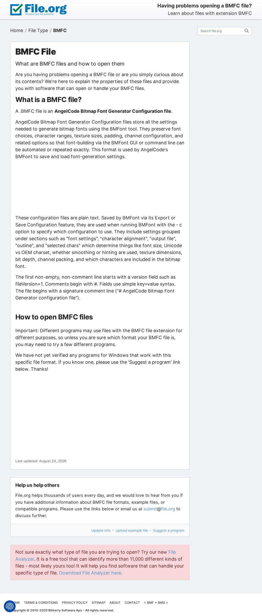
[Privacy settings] (10, 606)
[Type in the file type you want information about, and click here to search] (246, 30)
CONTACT (132, 602)
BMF (150, 602)
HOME (15, 602)
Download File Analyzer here (90, 572)
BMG (161, 602)
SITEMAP (98, 602)
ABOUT (115, 602)
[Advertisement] (100, 187)
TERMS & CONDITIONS (41, 602)
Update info (101, 530)
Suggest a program (168, 530)
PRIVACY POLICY (75, 602)
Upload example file (132, 530)
